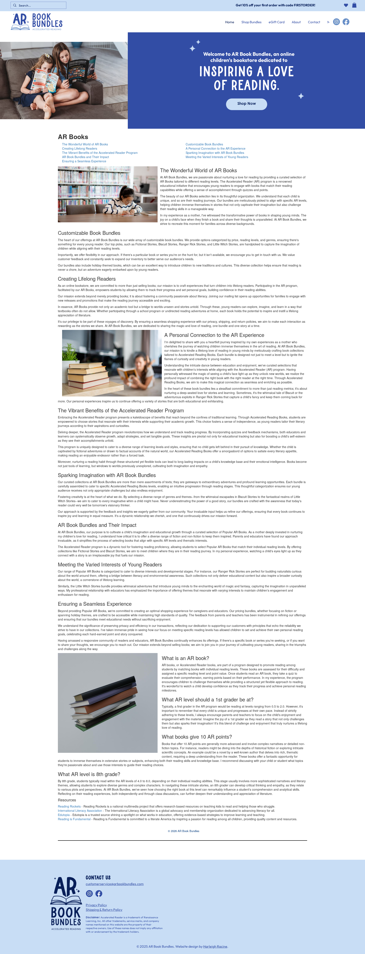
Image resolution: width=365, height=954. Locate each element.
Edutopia (64, 815)
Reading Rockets (69, 806)
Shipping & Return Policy (104, 910)
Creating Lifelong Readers (79, 148)
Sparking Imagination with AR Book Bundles (215, 152)
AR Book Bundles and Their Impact (85, 157)
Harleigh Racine (215, 946)
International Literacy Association (80, 810)
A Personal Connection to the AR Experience (215, 148)
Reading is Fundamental (74, 819)
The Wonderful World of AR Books (85, 144)
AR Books (73, 136)
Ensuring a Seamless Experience (84, 161)
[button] (354, 8)
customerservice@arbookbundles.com (115, 884)
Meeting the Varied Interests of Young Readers (217, 157)
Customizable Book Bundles (204, 144)
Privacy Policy (96, 905)
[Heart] (346, 5)
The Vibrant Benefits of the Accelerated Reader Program (100, 152)
